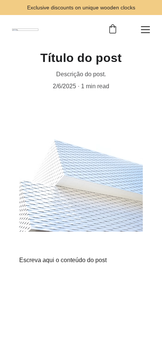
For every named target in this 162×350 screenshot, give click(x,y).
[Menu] (145, 29)
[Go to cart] (113, 29)
